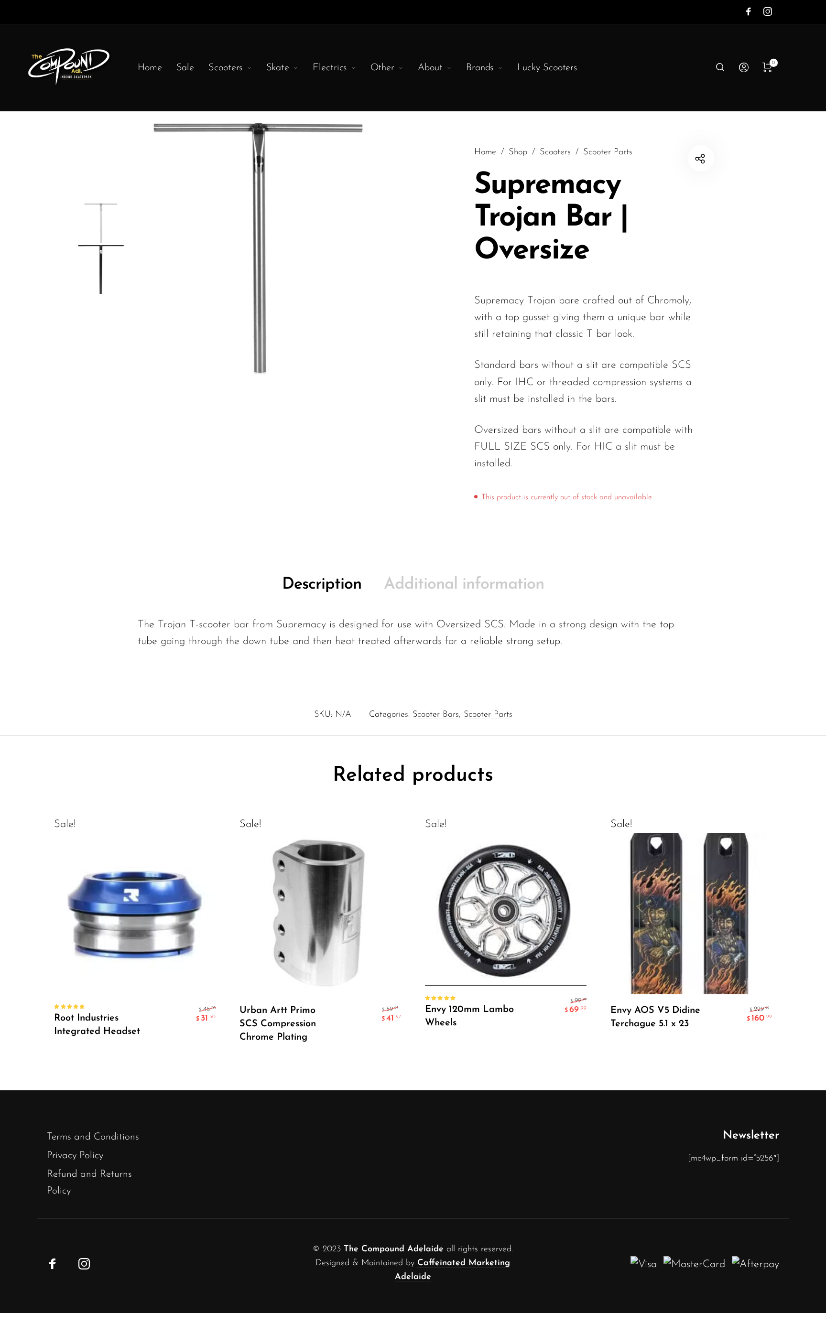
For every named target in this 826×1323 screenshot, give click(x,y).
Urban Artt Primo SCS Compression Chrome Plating (277, 1024)
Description (321, 584)
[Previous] (149, 248)
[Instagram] (767, 11)
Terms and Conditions (93, 1137)
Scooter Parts (607, 152)
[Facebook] (748, 11)
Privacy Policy (75, 1156)
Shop (518, 152)
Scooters (555, 152)
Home (485, 152)
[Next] (382, 248)
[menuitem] (157, 67)
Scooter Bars (436, 714)
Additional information (464, 584)
